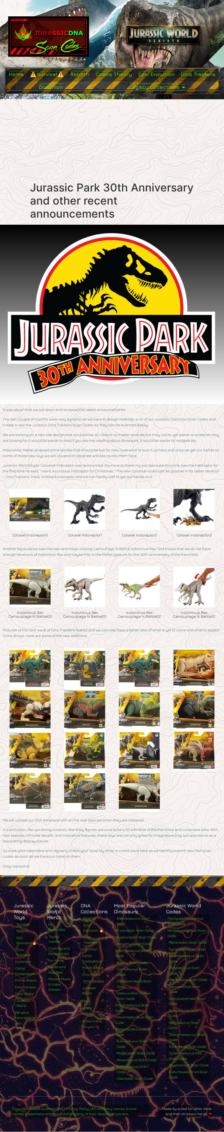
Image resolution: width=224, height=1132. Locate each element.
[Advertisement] (112, 140)
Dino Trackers (198, 74)
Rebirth (79, 74)
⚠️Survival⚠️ (47, 74)
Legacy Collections (154, 87)
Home (16, 74)
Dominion (51, 87)
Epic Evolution (156, 74)
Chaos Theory (114, 74)
